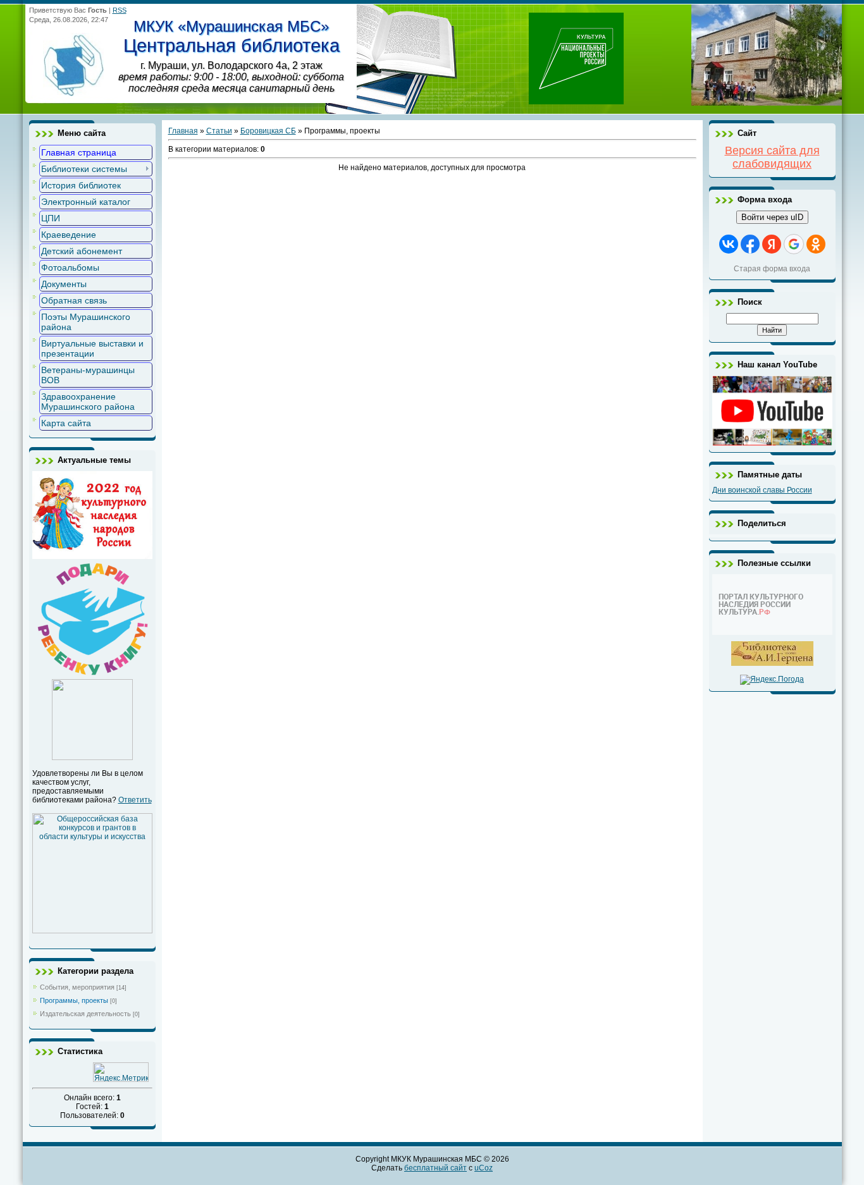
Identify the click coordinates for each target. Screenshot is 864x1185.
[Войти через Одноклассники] (815, 244)
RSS (120, 10)
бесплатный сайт (435, 1168)
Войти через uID (772, 217)
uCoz (483, 1168)
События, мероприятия (77, 987)
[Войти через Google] (794, 244)
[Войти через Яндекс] (771, 244)
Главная (183, 130)
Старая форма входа (772, 268)
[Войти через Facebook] (750, 244)
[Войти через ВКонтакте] (728, 244)
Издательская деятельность (85, 1013)
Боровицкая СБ (268, 130)
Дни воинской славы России (762, 490)
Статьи (219, 130)
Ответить (135, 799)
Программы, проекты (74, 1000)
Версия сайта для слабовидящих (772, 157)
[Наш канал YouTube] (772, 443)
